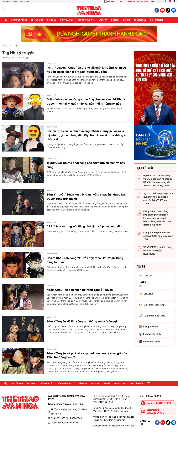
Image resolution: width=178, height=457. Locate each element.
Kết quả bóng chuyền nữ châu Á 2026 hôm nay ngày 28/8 (158, 236)
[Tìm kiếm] (4, 10)
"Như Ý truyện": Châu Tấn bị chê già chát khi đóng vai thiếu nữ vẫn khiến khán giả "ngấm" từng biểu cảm (86, 69)
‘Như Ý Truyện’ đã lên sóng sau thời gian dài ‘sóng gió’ (83, 321)
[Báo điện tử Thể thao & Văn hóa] (89, 10)
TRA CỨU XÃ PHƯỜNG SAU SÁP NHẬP (133, 1)
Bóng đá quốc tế (86, 20)
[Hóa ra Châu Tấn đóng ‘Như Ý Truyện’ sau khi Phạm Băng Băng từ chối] (23, 265)
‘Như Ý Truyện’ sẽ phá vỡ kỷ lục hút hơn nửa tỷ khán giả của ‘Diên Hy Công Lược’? (87, 355)
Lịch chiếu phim (151, 341)
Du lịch (114, 20)
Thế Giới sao (140, 20)
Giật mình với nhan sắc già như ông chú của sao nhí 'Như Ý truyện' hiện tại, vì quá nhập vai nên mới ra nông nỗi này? (86, 101)
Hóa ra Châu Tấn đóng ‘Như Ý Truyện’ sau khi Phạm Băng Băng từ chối (85, 260)
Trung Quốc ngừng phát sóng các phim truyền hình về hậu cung (86, 165)
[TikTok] (175, 1)
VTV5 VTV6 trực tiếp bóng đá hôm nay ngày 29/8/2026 (157, 250)
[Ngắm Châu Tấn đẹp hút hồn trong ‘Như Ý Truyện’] (23, 297)
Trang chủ (6, 46)
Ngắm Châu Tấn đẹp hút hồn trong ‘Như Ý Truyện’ (80, 289)
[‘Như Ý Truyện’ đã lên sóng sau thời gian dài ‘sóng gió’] (23, 329)
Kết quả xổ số (150, 326)
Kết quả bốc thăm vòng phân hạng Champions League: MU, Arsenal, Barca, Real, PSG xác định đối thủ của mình (157, 218)
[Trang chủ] (5, 20)
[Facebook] (165, 1)
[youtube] (162, 10)
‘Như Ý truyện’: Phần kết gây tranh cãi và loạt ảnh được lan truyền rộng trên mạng (86, 196)
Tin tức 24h (37, 20)
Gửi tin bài (157, 1)
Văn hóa (103, 20)
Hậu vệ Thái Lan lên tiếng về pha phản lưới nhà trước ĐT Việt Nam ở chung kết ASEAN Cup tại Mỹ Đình (157, 180)
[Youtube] (170, 1)
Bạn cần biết (156, 20)
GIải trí (126, 20)
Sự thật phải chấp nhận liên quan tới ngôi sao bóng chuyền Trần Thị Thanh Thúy (158, 198)
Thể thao (51, 20)
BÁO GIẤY (110, 1)
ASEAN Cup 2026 (19, 20)
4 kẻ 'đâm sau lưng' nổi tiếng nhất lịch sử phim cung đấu (84, 226)
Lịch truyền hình (152, 334)
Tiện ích (141, 266)
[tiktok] (168, 10)
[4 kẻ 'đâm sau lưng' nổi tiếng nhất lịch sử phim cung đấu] (23, 234)
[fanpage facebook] (156, 10)
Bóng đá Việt (66, 20)
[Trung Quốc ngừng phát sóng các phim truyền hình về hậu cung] (23, 170)
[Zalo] (173, 10)
